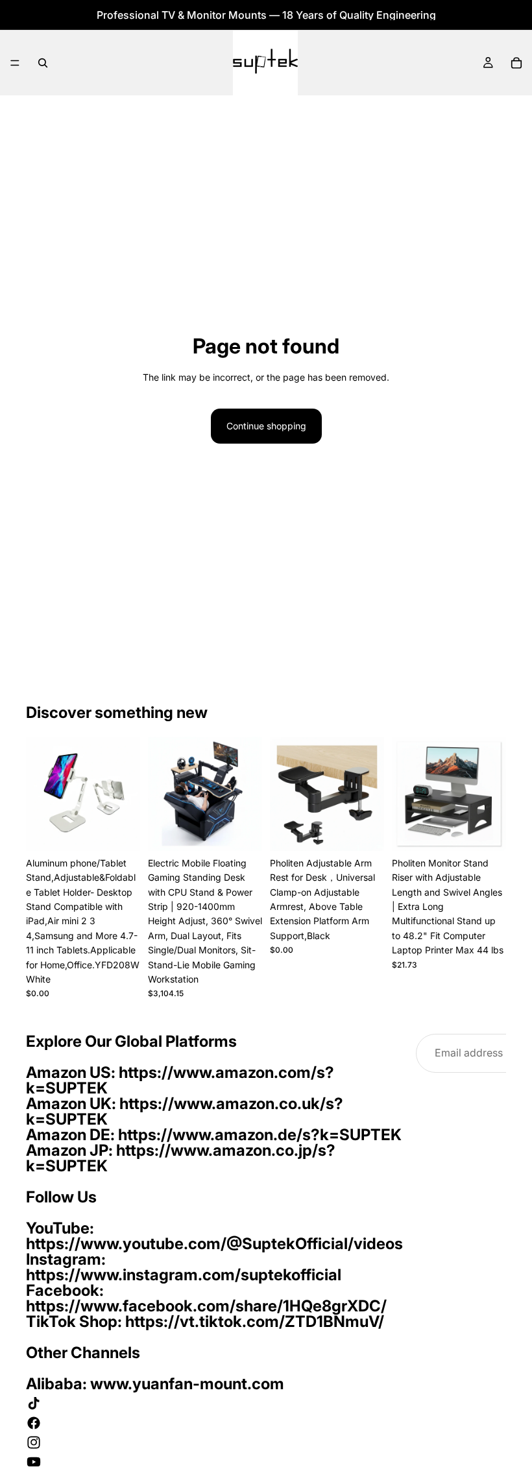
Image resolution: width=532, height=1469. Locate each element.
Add (131, 830)
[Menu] (15, 63)
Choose (497, 830)
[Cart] (516, 63)
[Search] (43, 63)
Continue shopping (266, 425)
